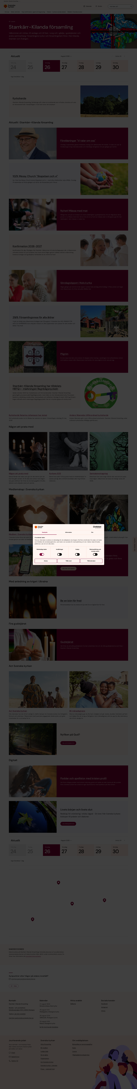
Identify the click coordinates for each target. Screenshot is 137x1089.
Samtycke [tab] (44, 532)
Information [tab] (68, 532)
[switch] (59, 554)
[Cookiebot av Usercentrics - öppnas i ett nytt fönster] (95, 527)
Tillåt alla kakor (91, 561)
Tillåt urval (68, 561)
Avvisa (46, 561)
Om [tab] (92, 532)
